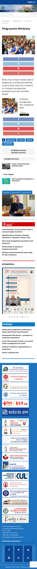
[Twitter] (18, 550)
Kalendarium (26, 192)
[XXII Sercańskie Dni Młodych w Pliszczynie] (6, 183)
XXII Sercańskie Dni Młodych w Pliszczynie (23, 180)
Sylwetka (6, 192)
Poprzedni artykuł (18, 150)
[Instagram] (9, 558)
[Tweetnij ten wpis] (18, 64)
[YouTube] (28, 550)
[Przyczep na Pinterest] (18, 68)
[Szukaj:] (19, 15)
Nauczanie (15, 192)
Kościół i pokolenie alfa (10, 353)
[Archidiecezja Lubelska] (18, 8)
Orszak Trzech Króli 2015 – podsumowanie (21, 165)
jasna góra (11, 140)
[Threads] (28, 558)
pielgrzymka (8, 144)
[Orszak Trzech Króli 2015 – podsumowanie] (6, 168)
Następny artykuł (18, 153)
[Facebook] (9, 550)
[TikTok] (18, 558)
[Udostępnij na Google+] (18, 73)
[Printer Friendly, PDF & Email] (23, 112)
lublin (21, 140)
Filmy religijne (9, 174)
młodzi (29, 140)
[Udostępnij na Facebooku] (18, 59)
